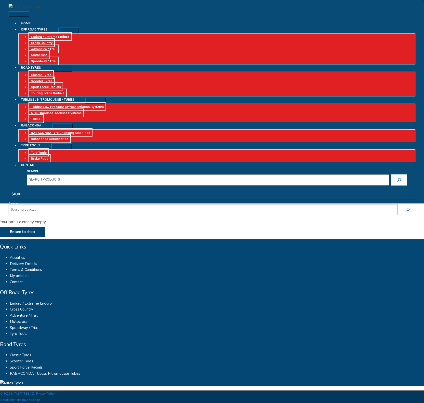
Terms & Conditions (26, 269)
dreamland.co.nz (28, 400)
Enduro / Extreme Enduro (31, 303)
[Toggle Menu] (68, 30)
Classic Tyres (20, 355)
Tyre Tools (18, 333)
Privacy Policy (45, 394)
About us (17, 257)
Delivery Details (23, 263)
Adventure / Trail (24, 315)
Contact (16, 281)
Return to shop (22, 231)
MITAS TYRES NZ (22, 394)
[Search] (399, 180)
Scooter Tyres (21, 361)
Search (33, 171)
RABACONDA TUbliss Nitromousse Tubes (45, 373)
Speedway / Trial (24, 327)
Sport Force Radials (26, 367)
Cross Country (21, 309)
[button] (38, 29)
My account (19, 275)
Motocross (18, 321)
